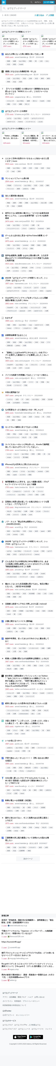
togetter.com (19, 726)
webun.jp (13, 980)
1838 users (9, 378)
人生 (41, 61)
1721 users (9, 527)
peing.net (18, 395)
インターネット (30, 121)
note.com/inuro (20, 164)
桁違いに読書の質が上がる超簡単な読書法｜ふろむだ (27, 658)
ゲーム (25, 248)
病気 (14, 64)
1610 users (9, 706)
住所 (42, 168)
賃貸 (33, 188)
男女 (14, 434)
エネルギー (32, 847)
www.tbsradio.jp (21, 786)
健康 (14, 61)
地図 (8, 168)
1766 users (9, 467)
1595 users (9, 764)
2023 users (9, 264)
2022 (14, 554)
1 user (4, 926)
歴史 (31, 248)
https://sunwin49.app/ (11, 942)
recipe (9, 457)
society (15, 534)
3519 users (9, 75)
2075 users (9, 241)
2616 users (9, 164)
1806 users (9, 413)
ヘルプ (30, 997)
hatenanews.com (21, 284)
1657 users (9, 644)
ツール (39, 267)
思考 (39, 710)
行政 (36, 168)
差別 (37, 494)
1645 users (9, 689)
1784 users (9, 450)
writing (37, 827)
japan (43, 531)
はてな (9, 118)
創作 (22, 830)
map (13, 171)
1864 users (9, 338)
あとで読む (22, 61)
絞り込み (40, 15)
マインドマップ (35, 307)
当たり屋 (43, 203)
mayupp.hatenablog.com (19, 958)
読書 (8, 665)
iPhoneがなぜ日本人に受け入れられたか (22, 464)
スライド (15, 514)
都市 (49, 531)
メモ (47, 665)
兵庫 (24, 345)
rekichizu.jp (19, 321)
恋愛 (35, 437)
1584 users (9, 804)
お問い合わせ (39, 997)
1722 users (9, 507)
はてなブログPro (20, 1025)
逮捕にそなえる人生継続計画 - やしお (20, 71)
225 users (6, 143)
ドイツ (31, 382)
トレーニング (30, 696)
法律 (30, 78)
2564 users (9, 181)
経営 (17, 399)
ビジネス (25, 225)
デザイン (17, 328)
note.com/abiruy (21, 303)
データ (43, 364)
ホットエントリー (23, 1015)
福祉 (8, 593)
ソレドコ (48, 1029)
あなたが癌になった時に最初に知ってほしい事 (24, 54)
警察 (8, 81)
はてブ (26, 118)
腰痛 (20, 104)
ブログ (30, 494)
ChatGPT (10, 307)
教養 (44, 245)
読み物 (9, 385)
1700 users (27, 46)
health (21, 64)
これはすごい (27, 328)
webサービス (11, 121)
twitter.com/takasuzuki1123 (25, 689)
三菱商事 (21, 850)
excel (49, 364)
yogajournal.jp (20, 97)
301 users (26, 143)
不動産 (9, 185)
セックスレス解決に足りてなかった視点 (21, 427)
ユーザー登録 (48, 2)
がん (47, 61)
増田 (30, 61)
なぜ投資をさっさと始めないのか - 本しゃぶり (24, 410)
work (30, 514)
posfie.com (19, 744)
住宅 (35, 185)
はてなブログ (8, 1025)
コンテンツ (10, 248)
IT (7, 171)
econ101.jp (19, 527)
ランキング (27, 287)
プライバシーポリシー (31, 1001)
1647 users (9, 661)
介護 (8, 628)
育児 (20, 767)
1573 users (9, 823)
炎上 (8, 491)
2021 (41, 291)
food (16, 733)
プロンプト (34, 364)
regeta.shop (14, 969)
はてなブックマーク (37, 118)
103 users (45, 143)
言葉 (25, 385)
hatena (20, 121)
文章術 (9, 830)
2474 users (9, 221)
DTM (31, 267)
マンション (10, 188)
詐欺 (51, 203)
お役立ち (25, 188)
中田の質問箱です (12, 392)
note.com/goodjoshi (22, 378)
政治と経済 (33, 338)
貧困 (14, 597)
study (16, 830)
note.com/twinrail (21, 607)
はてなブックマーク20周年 (16, 111)
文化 (8, 534)
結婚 (43, 648)
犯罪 (20, 81)
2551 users (9, 199)
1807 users (9, 395)
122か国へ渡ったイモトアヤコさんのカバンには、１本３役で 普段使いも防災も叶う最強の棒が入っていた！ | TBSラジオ (26, 780)
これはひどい (17, 491)
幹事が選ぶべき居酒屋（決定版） (19, 800)
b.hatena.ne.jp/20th (22, 114)
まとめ (40, 121)
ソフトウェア (48, 267)
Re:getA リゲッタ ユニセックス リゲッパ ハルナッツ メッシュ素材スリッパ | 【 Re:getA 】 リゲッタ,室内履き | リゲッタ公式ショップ (28, 966)
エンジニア (33, 291)
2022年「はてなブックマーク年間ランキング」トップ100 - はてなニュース (30, 41)
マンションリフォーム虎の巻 (17, 178)
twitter (9, 696)
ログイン (38, 2)
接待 (48, 228)
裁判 (48, 78)
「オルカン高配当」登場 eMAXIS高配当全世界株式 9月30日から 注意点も (30, 138)
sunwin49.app (15, 947)
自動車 (20, 206)
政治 (14, 342)
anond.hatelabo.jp (21, 57)
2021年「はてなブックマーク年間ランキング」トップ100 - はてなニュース (11, 41)
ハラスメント (11, 494)
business (41, 228)
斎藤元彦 (10, 345)
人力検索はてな (35, 1025)
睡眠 (8, 573)
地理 (24, 168)
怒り (33, 713)
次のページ (28, 859)
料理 (33, 454)
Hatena (29, 1044)
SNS (36, 342)
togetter (48, 291)
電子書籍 (25, 457)
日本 (30, 168)
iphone (15, 471)
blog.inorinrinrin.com (22, 507)
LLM (14, 368)
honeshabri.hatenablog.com (25, 413)
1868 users (9, 321)
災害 (16, 793)
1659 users (9, 624)
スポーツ (50, 693)
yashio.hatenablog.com (23, 75)
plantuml (22, 311)
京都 (8, 730)
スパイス (17, 457)
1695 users (9, 570)
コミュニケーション (13, 228)
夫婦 (20, 434)
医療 (8, 61)
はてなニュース (24, 1029)
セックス (43, 434)
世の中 (32, 57)
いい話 (9, 771)
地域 (29, 850)
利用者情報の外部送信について (14, 1005)
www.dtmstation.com (22, 264)
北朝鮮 (21, 611)
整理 (22, 669)
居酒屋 (43, 807)
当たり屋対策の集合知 (14, 196)
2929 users (9, 97)
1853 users (9, 361)
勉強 (39, 245)
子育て (36, 767)
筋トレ (35, 101)
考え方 (24, 437)
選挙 (8, 342)
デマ (48, 342)
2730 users (9, 114)
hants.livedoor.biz (21, 487)
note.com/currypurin (22, 361)
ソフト (24, 271)
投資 (8, 416)
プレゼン (46, 511)
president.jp (19, 570)
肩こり (27, 104)
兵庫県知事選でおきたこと (16, 335)
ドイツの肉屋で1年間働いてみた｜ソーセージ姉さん (26, 375)
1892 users (9, 303)
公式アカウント (8, 1015)
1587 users (9, 786)
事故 (8, 203)
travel (9, 614)
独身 (25, 651)
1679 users (9, 589)
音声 (8, 271)
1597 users (9, 744)
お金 (24, 416)
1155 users (46, 46)
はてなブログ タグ (10, 1029)
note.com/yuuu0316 (22, 221)
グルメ (24, 228)
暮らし (29, 97)
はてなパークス (37, 1029)
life (48, 382)
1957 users (7, 46)
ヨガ (14, 104)
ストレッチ (10, 101)
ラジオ (9, 793)
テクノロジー (36, 114)
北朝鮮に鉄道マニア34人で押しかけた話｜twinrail (26, 604)
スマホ (23, 471)
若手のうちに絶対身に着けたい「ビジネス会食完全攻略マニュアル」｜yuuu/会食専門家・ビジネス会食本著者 (27, 215)
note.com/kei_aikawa (23, 589)
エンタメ (32, 241)
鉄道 (14, 611)
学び (32, 221)
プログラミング (11, 311)
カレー (16, 454)
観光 (44, 611)
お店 (23, 810)
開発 (30, 474)
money (37, 416)
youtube (25, 245)
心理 (36, 573)
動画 (33, 245)
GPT (29, 311)
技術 (19, 171)
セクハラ (27, 491)
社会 (14, 81)
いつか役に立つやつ (13, 741)
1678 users (9, 607)
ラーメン (40, 491)
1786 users (9, 430)
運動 (8, 104)
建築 (18, 188)
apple (15, 474)
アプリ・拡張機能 (9, 997)
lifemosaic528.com (17, 936)
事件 (42, 78)
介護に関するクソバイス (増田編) (19, 621)
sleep (32, 577)
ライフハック (24, 577)
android (40, 471)
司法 (24, 78)
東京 (8, 531)
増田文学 (27, 767)
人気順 (51, 15)
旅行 (8, 611)
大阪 (22, 730)
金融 (19, 420)
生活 (8, 64)
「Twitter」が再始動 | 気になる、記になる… (11, 137)
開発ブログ (22, 997)
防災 (41, 790)
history (9, 328)
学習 (18, 248)
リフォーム (18, 185)
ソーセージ (18, 385)
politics (18, 345)
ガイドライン (8, 1001)
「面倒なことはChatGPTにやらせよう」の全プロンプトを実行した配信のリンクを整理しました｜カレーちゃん (27, 355)
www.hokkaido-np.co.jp (18, 926)
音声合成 (24, 267)
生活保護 (31, 593)
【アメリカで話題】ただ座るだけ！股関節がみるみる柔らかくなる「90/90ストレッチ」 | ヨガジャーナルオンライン (27, 91)
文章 (43, 494)
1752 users (9, 487)
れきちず (9, 318)
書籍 (13, 420)
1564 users (9, 843)
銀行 (27, 399)
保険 (26, 203)
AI (8, 267)
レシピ (9, 454)
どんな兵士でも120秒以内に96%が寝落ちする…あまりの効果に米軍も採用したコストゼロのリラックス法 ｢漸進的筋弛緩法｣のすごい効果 (27, 564)
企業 (46, 847)
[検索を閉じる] (31, 2)
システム (10, 399)
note (51, 593)
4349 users (9, 57)
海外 (35, 790)
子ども (22, 771)
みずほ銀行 (16, 402)
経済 (30, 416)
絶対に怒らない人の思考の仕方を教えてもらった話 (26, 703)
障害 (43, 399)
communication (23, 713)
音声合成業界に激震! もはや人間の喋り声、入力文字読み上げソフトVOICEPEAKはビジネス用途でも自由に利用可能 (27, 258)
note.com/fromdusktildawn (25, 661)
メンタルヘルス (11, 577)
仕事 (33, 225)
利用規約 (17, 1001)
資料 (35, 328)
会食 (8, 225)
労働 (42, 382)
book (41, 665)
